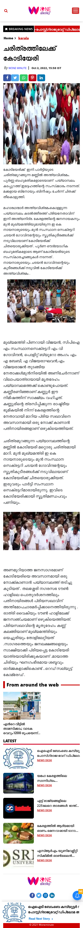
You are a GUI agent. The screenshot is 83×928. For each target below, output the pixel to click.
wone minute (18, 68)
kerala (23, 38)
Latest (10, 740)
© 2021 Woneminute (41, 925)
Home (8, 38)
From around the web (33, 684)
